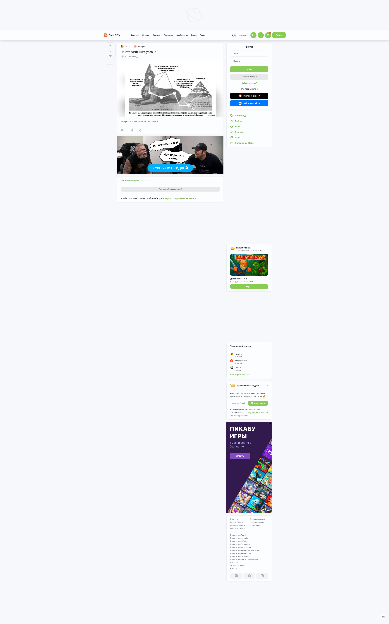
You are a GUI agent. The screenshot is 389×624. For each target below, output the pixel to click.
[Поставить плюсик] (110, 45)
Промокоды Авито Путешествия (244, 559)
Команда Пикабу (237, 525)
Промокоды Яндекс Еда (240, 553)
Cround (128, 46)
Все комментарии (130, 180)
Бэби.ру (233, 569)
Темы (202, 35)
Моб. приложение (237, 528)
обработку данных (250, 412)
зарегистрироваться (175, 198)
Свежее (156, 35)
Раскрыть (170, 189)
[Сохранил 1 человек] (132, 130)
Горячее (135, 35)
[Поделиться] (140, 130)
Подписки (168, 35)
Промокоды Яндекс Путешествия (244, 550)
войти (193, 198)
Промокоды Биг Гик (238, 535)
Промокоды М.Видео (239, 541)
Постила (234, 562)
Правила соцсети (257, 519)
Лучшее (145, 35)
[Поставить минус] (110, 56)
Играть (249, 286)
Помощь (234, 519)
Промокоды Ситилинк (239, 556)
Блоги (193, 35)
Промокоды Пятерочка (240, 544)
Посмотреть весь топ (240, 375)
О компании (255, 525)
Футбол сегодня (237, 565)
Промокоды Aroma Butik (240, 547)
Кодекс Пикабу (236, 522)
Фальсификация (138, 122)
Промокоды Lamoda (239, 538)
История (125, 122)
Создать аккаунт (249, 76)
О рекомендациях (257, 522)
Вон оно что (153, 122)
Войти (279, 35)
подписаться (258, 403)
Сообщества (182, 35)
